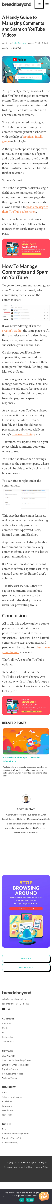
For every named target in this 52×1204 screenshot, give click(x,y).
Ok (22, 1200)
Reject (30, 1200)
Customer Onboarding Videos (16, 1060)
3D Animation (8, 1055)
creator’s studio (12, 330)
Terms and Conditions (23, 1167)
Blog (4, 1129)
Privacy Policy (41, 1167)
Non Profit (7, 1114)
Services (7, 1050)
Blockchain (7, 1101)
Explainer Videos (10, 1069)
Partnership (7, 1037)
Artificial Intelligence (12, 1097)
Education (7, 1105)
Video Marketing (10, 1142)
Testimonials (8, 1041)
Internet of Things (23, 434)
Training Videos (9, 1078)
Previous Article (26, 967)
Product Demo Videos (12, 1073)
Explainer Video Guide (12, 1138)
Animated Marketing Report (15, 1133)
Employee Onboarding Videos (16, 1064)
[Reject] (3, 1196)
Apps (4, 1092)
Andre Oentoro (19, 43)
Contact (6, 1028)
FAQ (4, 1032)
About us (6, 1023)
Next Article (26, 958)
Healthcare (7, 1110)
